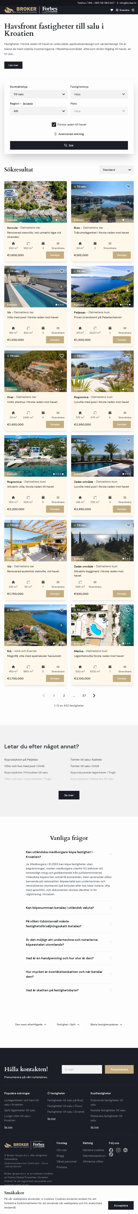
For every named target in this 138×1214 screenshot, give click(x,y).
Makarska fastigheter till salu (106, 1118)
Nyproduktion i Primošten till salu (26, 772)
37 (84, 696)
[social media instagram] (118, 1150)
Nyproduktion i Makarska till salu (91, 779)
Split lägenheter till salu (19, 1110)
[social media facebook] (111, 1150)
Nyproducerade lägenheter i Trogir (93, 772)
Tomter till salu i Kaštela (86, 759)
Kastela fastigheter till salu (108, 1110)
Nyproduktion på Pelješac (21, 759)
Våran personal (67, 1161)
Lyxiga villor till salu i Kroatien (17, 1118)
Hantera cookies (93, 1150)
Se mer (8, 1127)
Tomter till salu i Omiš (84, 766)
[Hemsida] (30, 10)
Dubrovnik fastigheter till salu (107, 1102)
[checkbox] (54, 124)
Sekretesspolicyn (94, 1155)
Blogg (60, 1155)
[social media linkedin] (125, 1150)
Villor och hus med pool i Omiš (24, 766)
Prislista (62, 1167)
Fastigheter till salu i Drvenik (65, 1111)
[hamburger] (133, 10)
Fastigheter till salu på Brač (65, 1100)
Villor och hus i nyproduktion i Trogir (28, 779)
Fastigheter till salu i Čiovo (64, 1106)
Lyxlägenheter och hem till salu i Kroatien (21, 1102)
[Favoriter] (112, 10)
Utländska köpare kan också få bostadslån (53, 877)
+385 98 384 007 (12, 1166)
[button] (69, 853)
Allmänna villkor (93, 1161)
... (74, 696)
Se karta (28, 103)
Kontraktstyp (18, 86)
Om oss (62, 1150)
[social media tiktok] (111, 1154)
